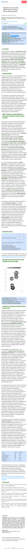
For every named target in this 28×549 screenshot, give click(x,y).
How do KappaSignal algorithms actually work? (13, 257)
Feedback (16, 540)
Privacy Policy (5, 540)
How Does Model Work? (15, 537)
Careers (11, 539)
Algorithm (3, 21)
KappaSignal (5, 1)
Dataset (11, 21)
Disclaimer (15, 21)
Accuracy (8, 21)
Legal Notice (16, 539)
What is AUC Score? (14, 35)
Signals (7, 537)
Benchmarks (10, 540)
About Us (4, 537)
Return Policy (22, 539)
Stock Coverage (5, 539)
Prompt (25, 2)
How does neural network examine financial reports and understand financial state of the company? (13, 478)
